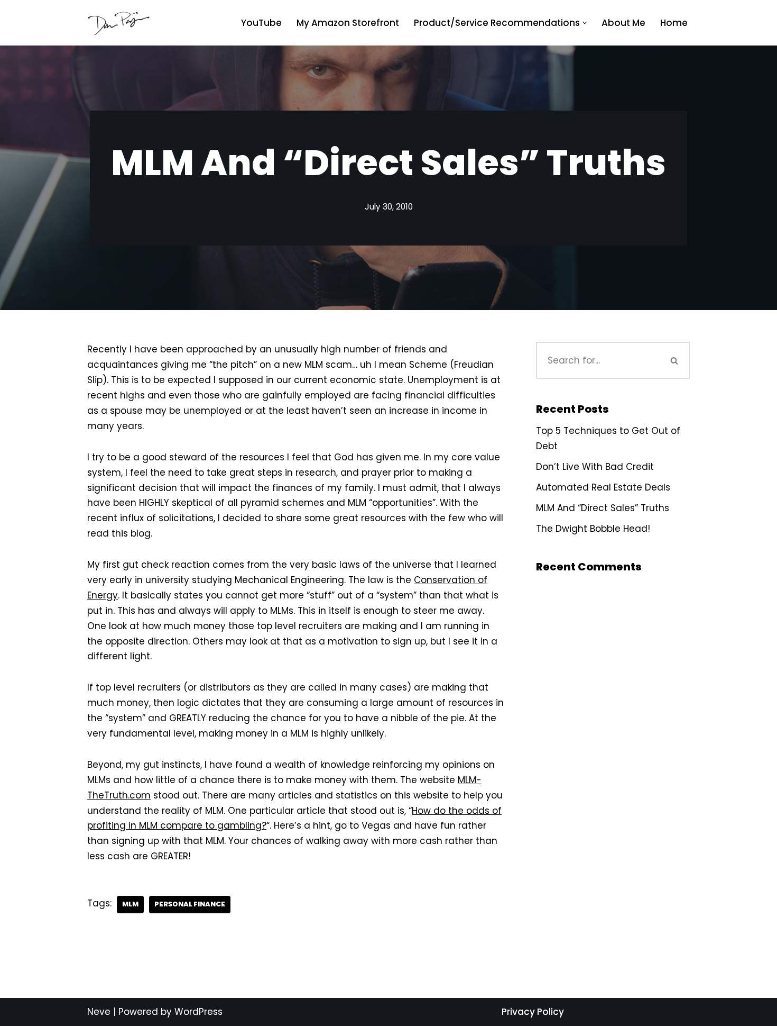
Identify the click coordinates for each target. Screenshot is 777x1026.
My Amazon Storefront (348, 22)
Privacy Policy (533, 1011)
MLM (130, 904)
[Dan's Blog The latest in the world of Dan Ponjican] (119, 23)
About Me (623, 22)
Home (674, 22)
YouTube (261, 22)
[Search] (675, 360)
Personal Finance (189, 904)
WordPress (198, 1011)
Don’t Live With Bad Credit (595, 466)
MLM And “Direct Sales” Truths (602, 508)
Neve (98, 1011)
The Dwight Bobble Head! (593, 528)
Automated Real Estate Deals (603, 487)
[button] (584, 23)
